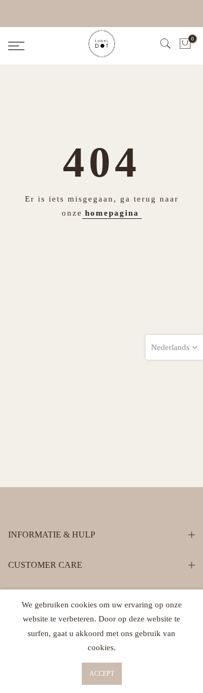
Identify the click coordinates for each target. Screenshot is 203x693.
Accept (101, 673)
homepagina (112, 213)
